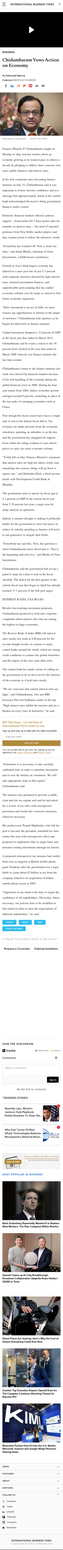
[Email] (37, 86)
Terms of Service (25, 752)
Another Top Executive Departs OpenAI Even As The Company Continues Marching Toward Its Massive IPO (29, 1393)
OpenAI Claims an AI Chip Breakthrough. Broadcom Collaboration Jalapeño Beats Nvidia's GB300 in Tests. (30, 1278)
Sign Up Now (13, 1162)
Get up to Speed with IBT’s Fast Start (41, 1156)
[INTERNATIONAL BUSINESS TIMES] (32, 5)
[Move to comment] (43, 86)
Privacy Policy (44, 752)
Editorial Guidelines (46, 948)
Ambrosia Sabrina (15, 75)
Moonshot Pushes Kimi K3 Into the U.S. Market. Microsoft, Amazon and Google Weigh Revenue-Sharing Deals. (29, 1448)
